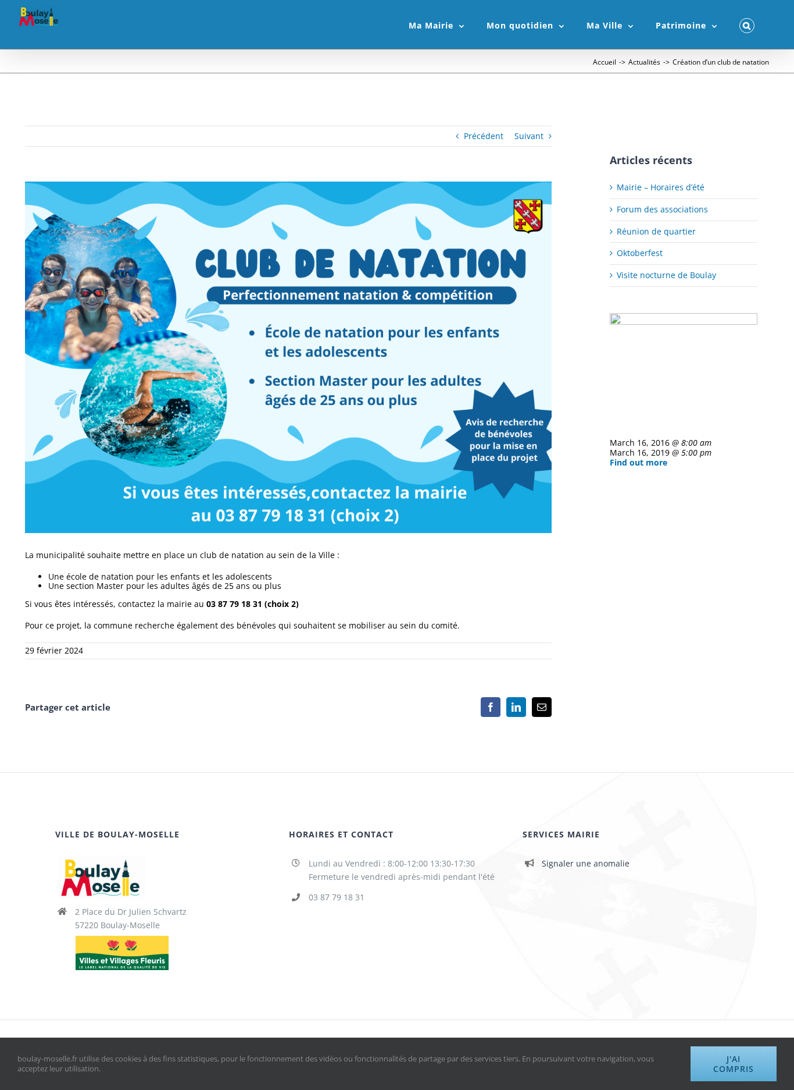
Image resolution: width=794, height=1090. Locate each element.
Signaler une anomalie (586, 863)
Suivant (528, 135)
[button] (746, 24)
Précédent (483, 135)
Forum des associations (662, 209)
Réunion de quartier (656, 231)
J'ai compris (733, 1063)
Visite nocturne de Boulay (666, 275)
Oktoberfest (640, 252)
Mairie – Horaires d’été (660, 187)
